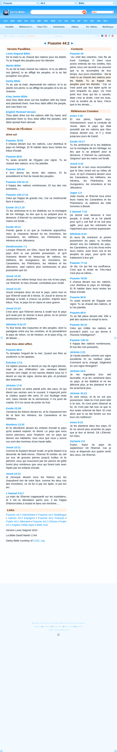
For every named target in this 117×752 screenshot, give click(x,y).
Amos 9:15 (76, 422)
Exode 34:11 (13, 226)
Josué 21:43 (13, 308)
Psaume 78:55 (14, 140)
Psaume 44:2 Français (51, 518)
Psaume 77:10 (78, 263)
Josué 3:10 (76, 163)
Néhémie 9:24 (78, 234)
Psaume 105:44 (15, 169)
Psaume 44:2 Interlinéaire (21, 514)
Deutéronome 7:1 (16, 246)
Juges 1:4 (76, 192)
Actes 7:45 (76, 115)
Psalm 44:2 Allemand (18, 521)
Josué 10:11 (13, 447)
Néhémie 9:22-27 (16, 324)
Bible (6, 36)
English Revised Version (21, 112)
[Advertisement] (58, 565)
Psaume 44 (76, 53)
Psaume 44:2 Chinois (45, 521)
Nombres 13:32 (15, 424)
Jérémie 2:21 (77, 352)
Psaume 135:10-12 (17, 182)
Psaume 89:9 (14, 349)
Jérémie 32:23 (78, 393)
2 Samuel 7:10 (78, 211)
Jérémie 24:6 (77, 371)
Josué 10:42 (13, 276)
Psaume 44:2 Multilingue (52, 514)
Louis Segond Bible (18, 53)
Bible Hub (42, 524)
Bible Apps (28, 524)
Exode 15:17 (77, 141)
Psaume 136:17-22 (17, 194)
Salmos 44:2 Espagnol (21, 518)
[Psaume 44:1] (3, 344)
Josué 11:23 (13, 288)
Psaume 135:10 (79, 340)
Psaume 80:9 (78, 312)
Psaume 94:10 (78, 324)
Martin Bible (13, 65)
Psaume (12, 36)
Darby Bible (13, 81)
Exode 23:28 (13, 408)
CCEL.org (39, 540)
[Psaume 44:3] (113, 344)
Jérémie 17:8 (14, 385)
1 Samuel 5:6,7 (15, 493)
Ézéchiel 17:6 (14, 362)
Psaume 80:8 (14, 156)
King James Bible (16, 96)
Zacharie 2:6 (77, 441)
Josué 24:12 (13, 473)
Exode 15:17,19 (15, 207)
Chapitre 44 (22, 36)
